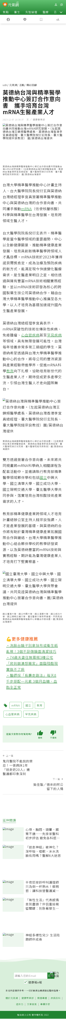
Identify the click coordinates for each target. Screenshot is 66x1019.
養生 (17, 12)
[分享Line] (25, 19)
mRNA (26, 208)
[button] (61, 12)
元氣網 (13, 85)
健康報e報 (35, 982)
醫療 (46, 12)
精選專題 (42, 998)
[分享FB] (8, 19)
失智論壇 (31, 12)
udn (5, 85)
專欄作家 (45, 1004)
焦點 (6, 12)
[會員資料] (56, 4)
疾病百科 (56, 998)
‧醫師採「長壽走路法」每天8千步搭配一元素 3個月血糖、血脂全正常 (31, 681)
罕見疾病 (54, 334)
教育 (10, 370)
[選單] (61, 4)
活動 (21, 85)
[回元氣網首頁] (13, 4)
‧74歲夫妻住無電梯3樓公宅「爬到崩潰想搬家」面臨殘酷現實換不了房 (32, 663)
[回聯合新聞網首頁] (5, 5)
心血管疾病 (30, 334)
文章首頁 (32, 1004)
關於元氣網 (12, 998)
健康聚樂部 (27, 998)
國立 (43, 477)
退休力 (19, 1004)
